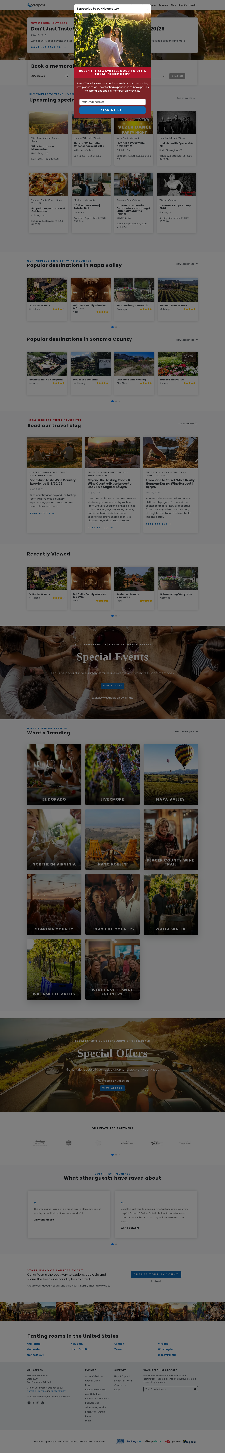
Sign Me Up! (112, 110)
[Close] (147, 8)
